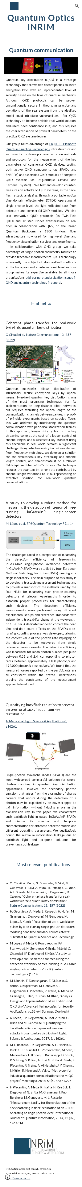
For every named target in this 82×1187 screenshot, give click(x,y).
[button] (5, 6)
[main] (41, 22)
